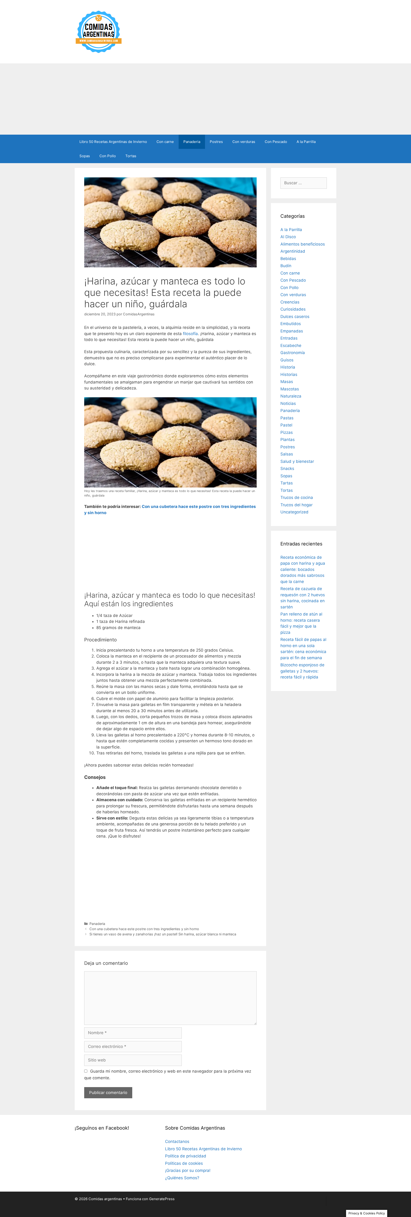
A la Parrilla (306, 141)
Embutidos (290, 323)
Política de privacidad (185, 1156)
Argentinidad (292, 251)
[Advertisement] (205, 99)
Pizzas (286, 432)
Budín (285, 265)
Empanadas (291, 331)
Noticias (288, 403)
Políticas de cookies (184, 1163)
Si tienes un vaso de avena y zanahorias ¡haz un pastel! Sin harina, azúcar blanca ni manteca (162, 934)
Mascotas (289, 389)
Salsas (286, 454)
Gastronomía (292, 352)
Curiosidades (293, 309)
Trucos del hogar (296, 504)
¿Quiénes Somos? (182, 1177)
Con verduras (243, 141)
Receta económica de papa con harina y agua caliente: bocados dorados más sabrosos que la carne (302, 569)
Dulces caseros (294, 316)
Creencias (289, 302)
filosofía (190, 333)
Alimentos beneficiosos (302, 244)
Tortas (130, 156)
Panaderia (191, 141)
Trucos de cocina (296, 497)
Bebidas (288, 258)
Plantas (287, 439)
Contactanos (177, 1141)
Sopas (84, 156)
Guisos (287, 360)
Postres (216, 141)
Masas (286, 381)
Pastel (286, 425)
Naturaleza (290, 396)
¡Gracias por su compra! (187, 1170)
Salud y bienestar (297, 461)
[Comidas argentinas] (99, 31)
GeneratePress (162, 1199)
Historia (287, 367)
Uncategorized (294, 512)
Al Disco (288, 236)
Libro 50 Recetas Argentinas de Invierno (113, 141)
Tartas (286, 483)
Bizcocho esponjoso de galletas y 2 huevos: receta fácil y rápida (302, 671)
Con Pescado (276, 141)
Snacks (287, 468)
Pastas (287, 418)
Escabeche (290, 345)
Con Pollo (107, 156)
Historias (288, 374)
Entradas (289, 338)
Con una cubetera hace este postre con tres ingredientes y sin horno (144, 929)
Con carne (165, 141)
